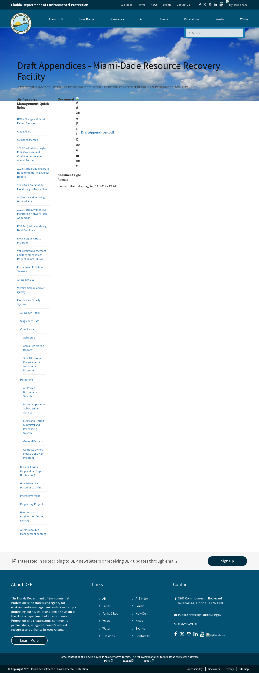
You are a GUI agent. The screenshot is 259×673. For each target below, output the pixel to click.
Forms (141, 4)
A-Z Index (126, 4)
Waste (220, 19)
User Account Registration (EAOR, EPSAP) (32, 516)
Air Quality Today (30, 312)
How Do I (85, 19)
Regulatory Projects (32, 504)
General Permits (33, 441)
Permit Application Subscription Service (34, 408)
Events (167, 4)
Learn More (29, 640)
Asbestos (29, 337)
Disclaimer (214, 669)
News (154, 4)
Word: (127, 661)
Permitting (26, 379)
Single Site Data (29, 321)
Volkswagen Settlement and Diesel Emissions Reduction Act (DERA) (31, 255)
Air (142, 19)
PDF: (107, 661)
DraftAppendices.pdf (97, 132)
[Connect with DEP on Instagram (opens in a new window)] (210, 4)
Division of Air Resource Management (57, 86)
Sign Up (227, 561)
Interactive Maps (30, 496)
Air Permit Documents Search (30, 392)
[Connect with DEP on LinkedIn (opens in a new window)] (215, 4)
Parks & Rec (192, 19)
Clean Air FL (24, 131)
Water (244, 19)
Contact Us (183, 4)
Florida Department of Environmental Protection (49, 4)
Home (21, 86)
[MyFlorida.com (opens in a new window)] (236, 4)
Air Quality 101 (25, 279)
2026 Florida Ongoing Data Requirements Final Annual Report (33, 172)
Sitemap (244, 669)
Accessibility (195, 669)
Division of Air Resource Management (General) (102, 86)
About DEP (56, 19)
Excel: (148, 661)
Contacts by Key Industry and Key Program (33, 453)
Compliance (27, 329)
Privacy (229, 669)
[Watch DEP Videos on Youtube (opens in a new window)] (221, 4)
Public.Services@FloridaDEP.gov (199, 615)
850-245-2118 (187, 624)
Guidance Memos (27, 140)
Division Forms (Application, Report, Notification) (32, 471)
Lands (164, 19)
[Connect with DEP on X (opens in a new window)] (204, 4)
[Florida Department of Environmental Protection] (21, 23)
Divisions (116, 19)
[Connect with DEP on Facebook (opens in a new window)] (200, 4)
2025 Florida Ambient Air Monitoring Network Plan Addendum (32, 214)
